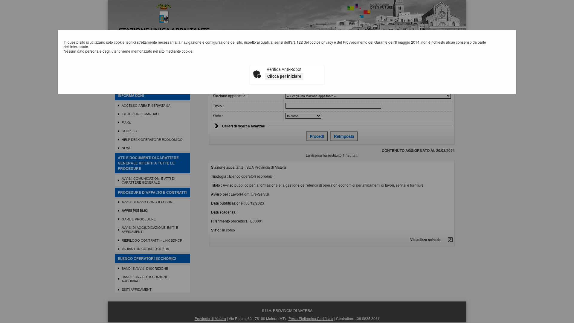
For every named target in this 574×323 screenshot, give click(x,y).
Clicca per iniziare (284, 76)
